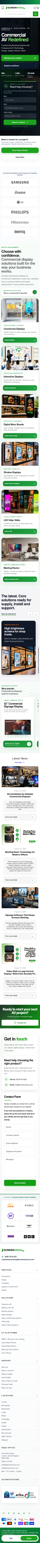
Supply (4, 1290)
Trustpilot (4, 163)
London (4, 1402)
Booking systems (7, 1311)
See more (18, 762)
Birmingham (6, 1405)
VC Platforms (9, 1333)
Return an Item (7, 1388)
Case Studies (6, 1377)
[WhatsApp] (24, 1513)
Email (5, 104)
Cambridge (5, 1419)
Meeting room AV (8, 1307)
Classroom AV (6, 1304)
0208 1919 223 (7, 1461)
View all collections (8, 614)
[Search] (35, 14)
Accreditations (10, 1479)
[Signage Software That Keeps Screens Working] (20, 897)
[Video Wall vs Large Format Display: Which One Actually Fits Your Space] (20, 953)
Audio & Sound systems (10, 1325)
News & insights (7, 1374)
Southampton (6, 1429)
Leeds (4, 1412)
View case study (11, 817)
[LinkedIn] (19, 1513)
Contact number (8, 112)
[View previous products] (31, 693)
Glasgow (5, 1440)
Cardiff (4, 1422)
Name (5, 96)
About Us (5, 1367)
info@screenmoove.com (24, 1085)
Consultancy (6, 1276)
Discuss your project (20, 58)
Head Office (8, 1447)
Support (6, 1360)
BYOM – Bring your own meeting (13, 1339)
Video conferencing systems (11, 1318)
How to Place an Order (10, 1381)
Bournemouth (6, 1433)
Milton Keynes (6, 1436)
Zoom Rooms (6, 1353)
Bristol (4, 1416)
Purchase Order (7, 1384)
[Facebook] (9, 1513)
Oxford (4, 1426)
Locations (7, 1395)
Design (4, 1280)
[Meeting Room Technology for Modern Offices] (20, 834)
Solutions (7, 1298)
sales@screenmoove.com (11, 1465)
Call (10, 1538)
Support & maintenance (10, 1286)
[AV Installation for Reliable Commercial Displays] (20, 776)
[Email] (4, 1513)
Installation (5, 1283)
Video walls (5, 1321)
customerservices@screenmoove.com (18, 1259)
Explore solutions (20, 65)
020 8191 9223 (21, 1079)
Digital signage (7, 1314)
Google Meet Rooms (9, 1346)
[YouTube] (29, 1513)
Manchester (6, 1409)
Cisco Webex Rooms (9, 1342)
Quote (29, 1538)
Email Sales (20, 157)
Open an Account (8, 1370)
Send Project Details (20, 150)
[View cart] (38, 8)
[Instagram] (14, 1513)
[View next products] (36, 693)
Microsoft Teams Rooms (10, 1349)
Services (6, 1270)
